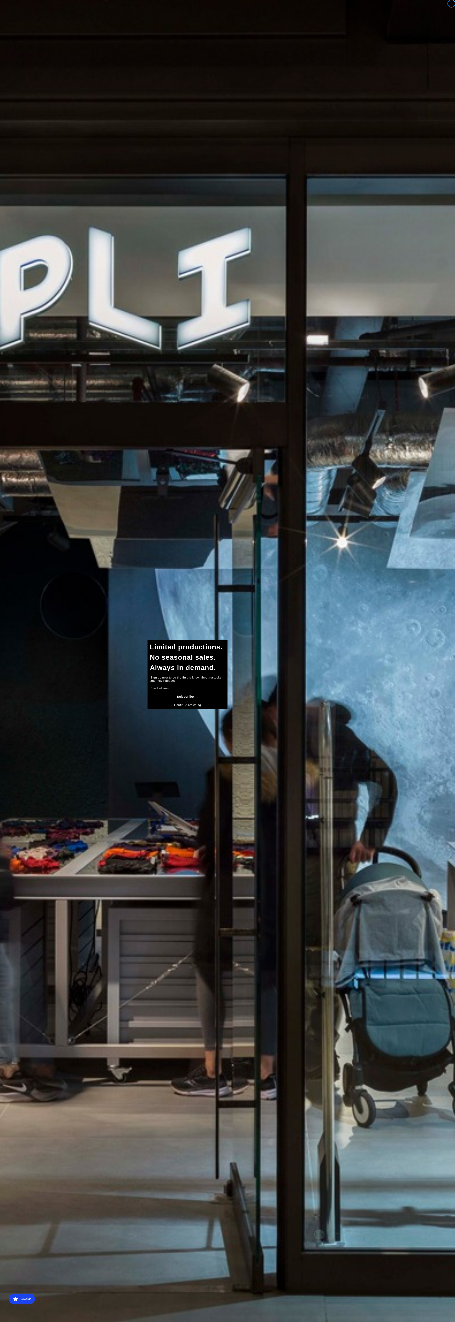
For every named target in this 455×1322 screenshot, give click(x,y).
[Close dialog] (451, 3)
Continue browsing (187, 705)
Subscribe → (187, 696)
